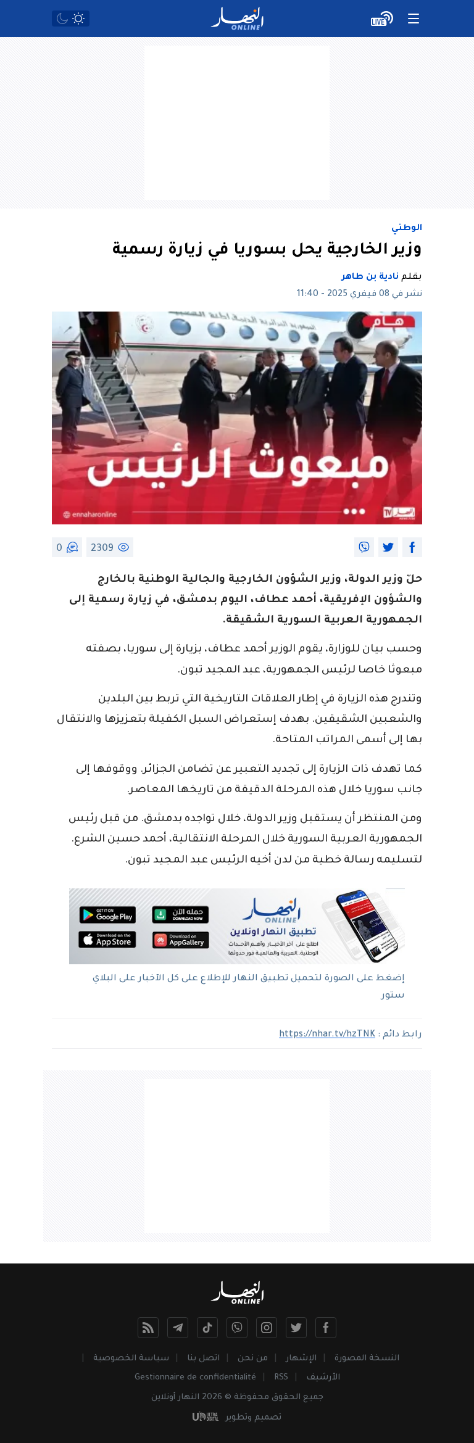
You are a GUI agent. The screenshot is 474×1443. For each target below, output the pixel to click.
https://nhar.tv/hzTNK (327, 1035)
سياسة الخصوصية (131, 1358)
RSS (281, 1378)
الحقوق (286, 1397)
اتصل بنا (203, 1358)
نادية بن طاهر (370, 278)
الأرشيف (323, 1378)
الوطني (406, 229)
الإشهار (301, 1358)
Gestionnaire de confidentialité (195, 1378)
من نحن (253, 1358)
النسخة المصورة (367, 1358)
